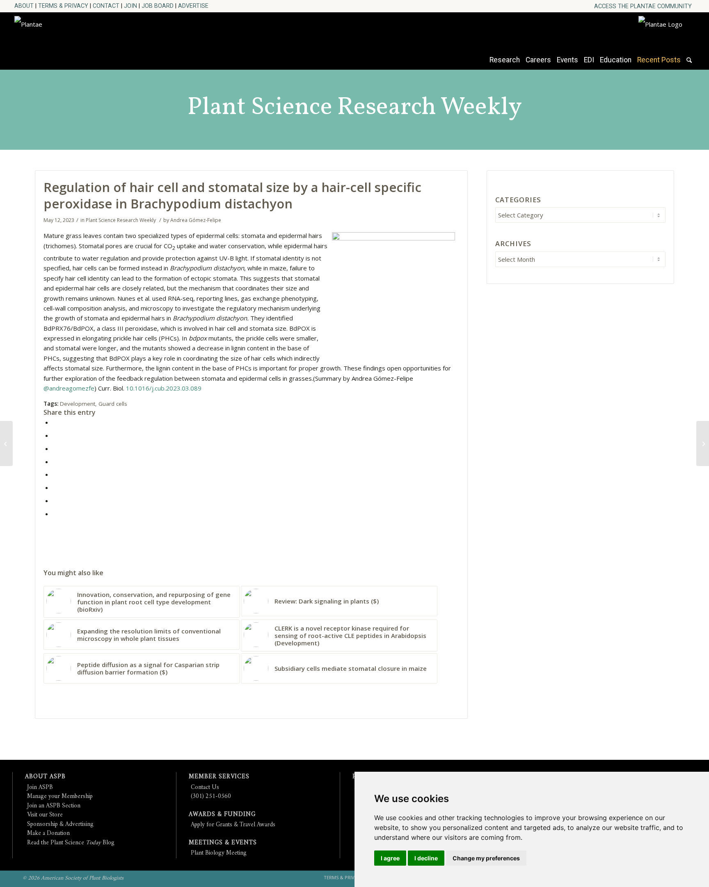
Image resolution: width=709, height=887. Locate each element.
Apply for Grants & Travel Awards (233, 824)
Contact (106, 5)
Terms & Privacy (63, 5)
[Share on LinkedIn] (55, 461)
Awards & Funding (222, 814)
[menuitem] (643, 6)
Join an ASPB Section (53, 806)
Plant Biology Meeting (219, 853)
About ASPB (45, 776)
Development (77, 403)
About (24, 5)
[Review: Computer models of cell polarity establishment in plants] (702, 443)
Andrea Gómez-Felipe (195, 220)
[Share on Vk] (55, 487)
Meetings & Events (223, 842)
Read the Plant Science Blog (70, 842)
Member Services (219, 776)
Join (130, 5)
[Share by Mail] (55, 514)
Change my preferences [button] (486, 858)
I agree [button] (390, 858)
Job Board (158, 5)
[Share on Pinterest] (55, 448)
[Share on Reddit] (55, 500)
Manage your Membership (60, 796)
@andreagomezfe (68, 388)
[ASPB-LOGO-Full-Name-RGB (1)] (88, 38)
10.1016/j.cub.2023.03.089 (163, 388)
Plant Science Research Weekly (355, 108)
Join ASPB (40, 787)
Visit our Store (45, 815)
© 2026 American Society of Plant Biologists (73, 878)
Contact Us (205, 787)
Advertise (193, 5)
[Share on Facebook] (55, 422)
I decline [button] (426, 858)
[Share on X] (55, 435)
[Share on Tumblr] (55, 474)
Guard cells (112, 403)
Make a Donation (48, 833)
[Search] (689, 64)
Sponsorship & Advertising (60, 824)
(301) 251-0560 (211, 796)
